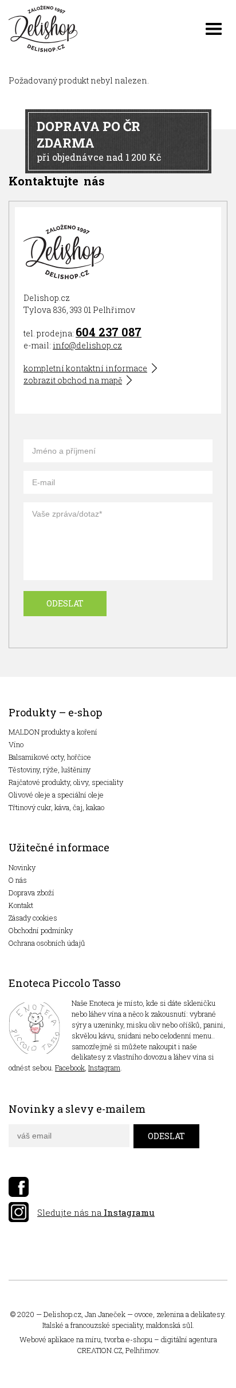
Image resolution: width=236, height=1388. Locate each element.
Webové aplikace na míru (60, 1339)
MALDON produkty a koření (53, 731)
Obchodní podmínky (41, 930)
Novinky (22, 867)
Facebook (70, 1067)
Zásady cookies (33, 917)
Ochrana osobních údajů (47, 942)
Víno (16, 744)
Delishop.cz (62, 1314)
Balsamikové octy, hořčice (50, 757)
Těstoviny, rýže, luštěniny (50, 769)
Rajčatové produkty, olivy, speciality (66, 782)
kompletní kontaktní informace (85, 368)
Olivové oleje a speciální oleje (56, 794)
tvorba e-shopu (128, 1339)
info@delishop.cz (87, 345)
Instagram (104, 1067)
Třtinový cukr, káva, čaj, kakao (56, 807)
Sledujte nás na (96, 1212)
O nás (18, 880)
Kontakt (21, 905)
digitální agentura (189, 1339)
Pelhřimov (141, 1350)
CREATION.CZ (99, 1350)
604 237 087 (108, 331)
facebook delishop (19, 1187)
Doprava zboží (31, 892)
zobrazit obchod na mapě (72, 380)
